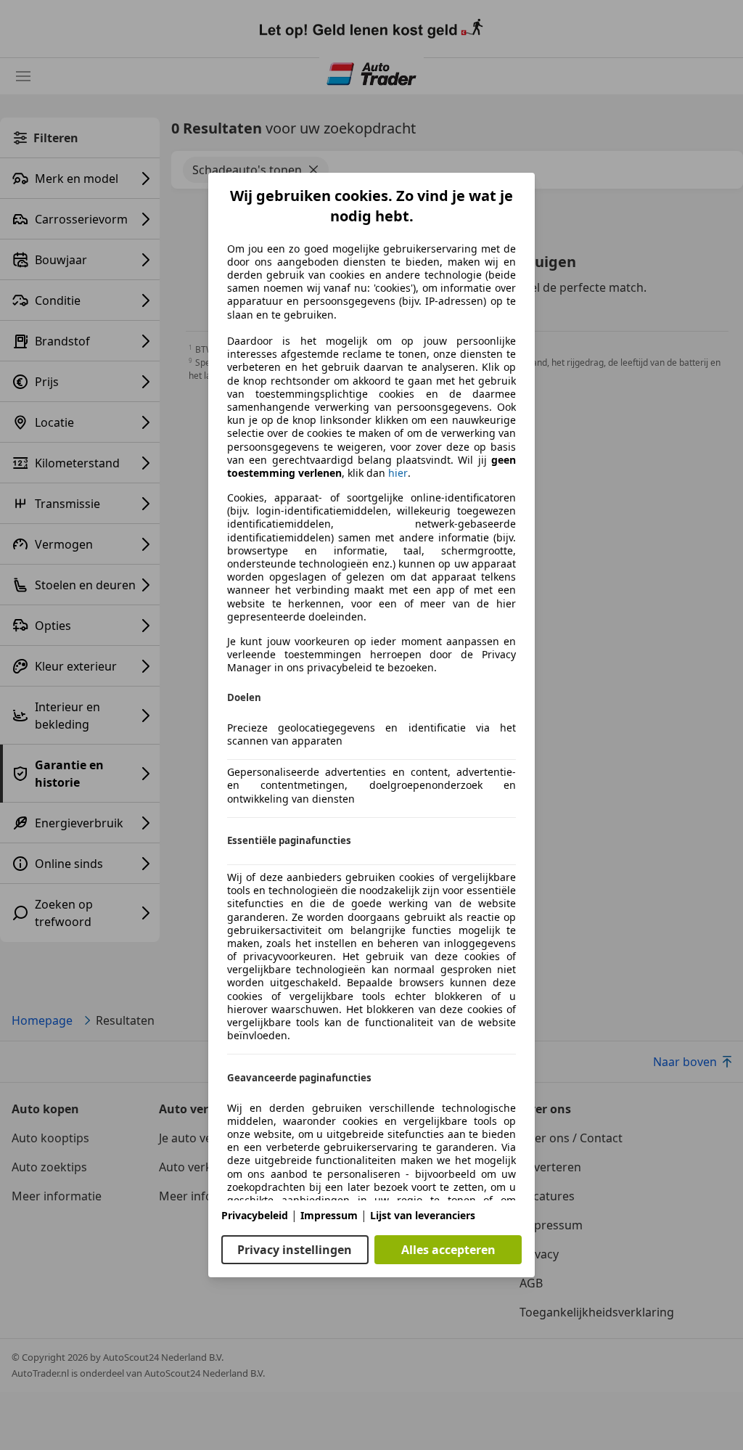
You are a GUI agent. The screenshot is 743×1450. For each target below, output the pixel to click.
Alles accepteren (448, 1250)
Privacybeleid (254, 1215)
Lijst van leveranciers (422, 1215)
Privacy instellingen (294, 1250)
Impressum (329, 1215)
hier (398, 473)
